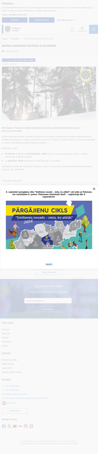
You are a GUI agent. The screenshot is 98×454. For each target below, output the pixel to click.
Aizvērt (49, 264)
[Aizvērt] (94, 189)
